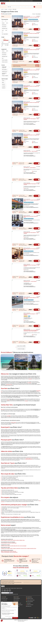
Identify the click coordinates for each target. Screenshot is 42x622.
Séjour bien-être (16, 545)
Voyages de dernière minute (31, 548)
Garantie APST (16, 601)
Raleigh (20, 540)
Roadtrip (2, 545)
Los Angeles (9, 415)
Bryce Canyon (28, 458)
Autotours (6, 545)
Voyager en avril (3, 548)
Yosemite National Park (29, 459)
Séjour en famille (10, 545)
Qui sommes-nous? (4, 598)
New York (2, 409)
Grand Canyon (13, 422)
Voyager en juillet (9, 548)
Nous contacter (16, 600)
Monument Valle (9, 384)
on (12, 540)
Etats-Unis (9, 6)
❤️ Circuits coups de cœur (30, 600)
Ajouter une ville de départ (16, 6)
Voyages (5, 9)
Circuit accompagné (22, 545)
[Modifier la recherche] (34, 7)
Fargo (2, 540)
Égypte (2, 551)
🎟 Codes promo (28, 606)
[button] (38, 370)
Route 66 (30, 378)
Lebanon (17, 540)
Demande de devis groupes (18, 604)
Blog (2, 601)
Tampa (23, 540)
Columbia (8, 540)
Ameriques (10, 9)
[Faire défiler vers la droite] (40, 370)
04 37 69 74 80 (5, 592)
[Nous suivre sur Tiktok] (7, 590)
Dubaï (8, 551)
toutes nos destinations (13, 552)
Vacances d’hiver (23, 548)
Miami (8, 399)
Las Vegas (29, 382)
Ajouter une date (23, 6)
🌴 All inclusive (28, 603)
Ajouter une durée (30, 6)
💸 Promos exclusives (29, 601)
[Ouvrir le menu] (40, 3)
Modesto (14, 540)
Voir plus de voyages (21, 348)
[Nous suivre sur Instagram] (5, 590)
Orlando (26, 400)
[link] (38, 3)
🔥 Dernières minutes (29, 598)
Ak (11, 540)
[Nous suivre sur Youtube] (10, 590)
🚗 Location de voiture (29, 604)
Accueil (2, 9)
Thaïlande (5, 551)
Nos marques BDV (4, 600)
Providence (5, 540)
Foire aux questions (17, 598)
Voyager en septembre (16, 548)
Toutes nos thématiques (5, 552)
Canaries (11, 551)
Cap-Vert (14, 551)
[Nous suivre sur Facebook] (2, 590)
